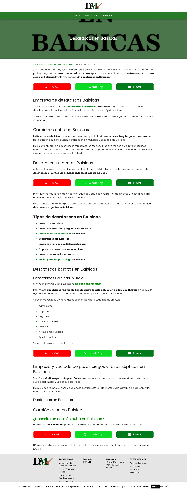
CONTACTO (106, 15)
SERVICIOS (90, 15)
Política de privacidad (135, 467)
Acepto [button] (155, 486)
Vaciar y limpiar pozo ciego (55, 259)
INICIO (78, 15)
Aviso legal (135, 472)
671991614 (87, 462)
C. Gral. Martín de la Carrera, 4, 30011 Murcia (115, 465)
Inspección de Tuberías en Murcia (67, 464)
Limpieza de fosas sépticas (55, 233)
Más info (164, 486)
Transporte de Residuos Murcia (66, 476)
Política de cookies (138, 463)
